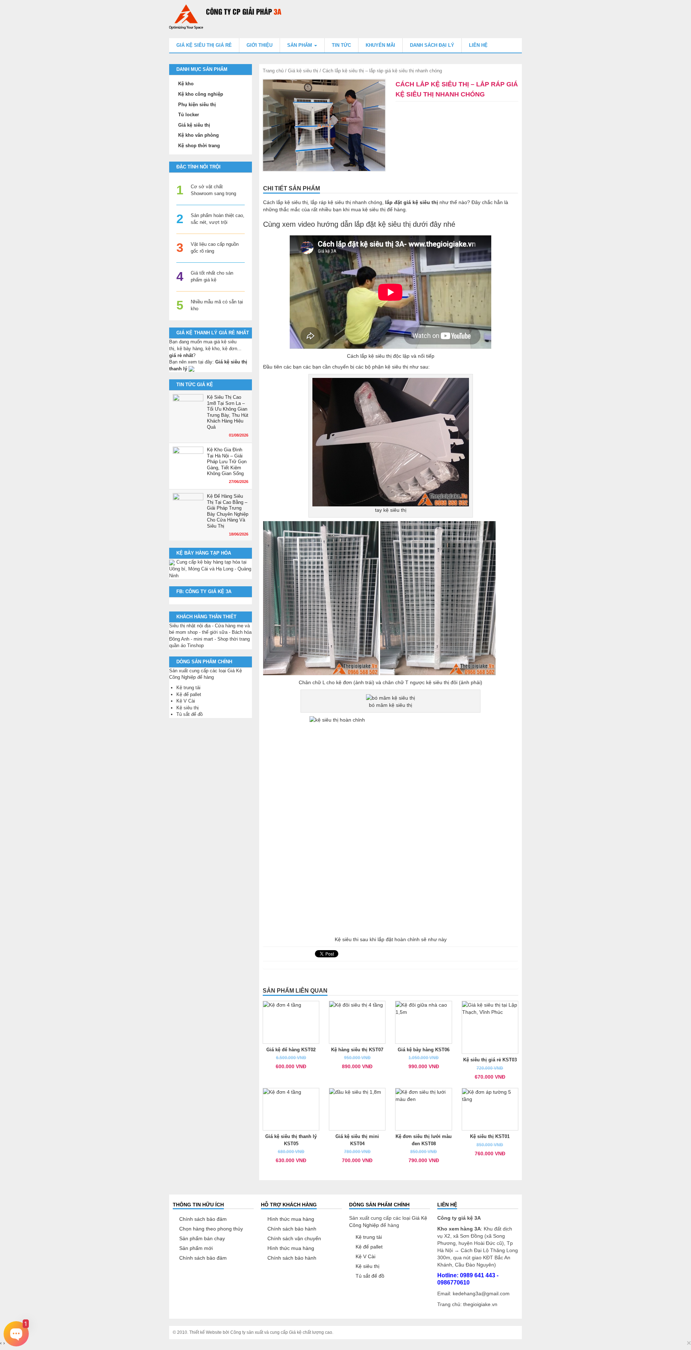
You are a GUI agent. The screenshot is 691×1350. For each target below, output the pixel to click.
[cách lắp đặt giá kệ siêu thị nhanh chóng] (324, 125)
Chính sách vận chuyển (294, 1238)
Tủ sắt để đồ (189, 714)
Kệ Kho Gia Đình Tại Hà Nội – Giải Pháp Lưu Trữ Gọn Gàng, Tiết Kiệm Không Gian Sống (227, 461)
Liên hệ (478, 45)
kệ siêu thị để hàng (384, 209)
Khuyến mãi (380, 45)
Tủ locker (188, 114)
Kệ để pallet (188, 694)
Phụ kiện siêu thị (197, 104)
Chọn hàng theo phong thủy (211, 1229)
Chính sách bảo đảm (203, 1219)
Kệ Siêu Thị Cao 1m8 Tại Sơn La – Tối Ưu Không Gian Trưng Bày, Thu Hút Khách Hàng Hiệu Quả (227, 412)
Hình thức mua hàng (290, 1219)
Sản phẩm (300, 45)
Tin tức (341, 45)
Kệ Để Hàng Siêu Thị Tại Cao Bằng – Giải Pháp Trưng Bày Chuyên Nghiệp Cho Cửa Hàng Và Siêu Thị (227, 511)
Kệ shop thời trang (199, 145)
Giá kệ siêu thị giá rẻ (204, 45)
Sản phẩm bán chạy (202, 1238)
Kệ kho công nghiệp (200, 94)
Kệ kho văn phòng (198, 135)
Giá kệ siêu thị (303, 70)
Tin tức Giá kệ (194, 384)
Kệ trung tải (188, 687)
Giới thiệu (259, 45)
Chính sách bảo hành (291, 1229)
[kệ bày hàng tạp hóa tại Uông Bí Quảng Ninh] (172, 562)
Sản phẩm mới (196, 1248)
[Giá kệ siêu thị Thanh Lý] (191, 368)
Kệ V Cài (185, 701)
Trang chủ (273, 70)
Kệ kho (186, 83)
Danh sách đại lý (432, 45)
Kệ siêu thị (187, 707)
